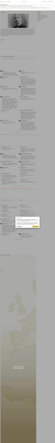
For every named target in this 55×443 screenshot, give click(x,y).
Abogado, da (2, 7)
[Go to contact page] (50, 1)
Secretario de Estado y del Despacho (46, 8)
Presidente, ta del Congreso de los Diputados (34, 8)
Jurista (11, 8)
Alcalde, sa (44, 7)
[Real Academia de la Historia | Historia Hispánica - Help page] (48, 1)
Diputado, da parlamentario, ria (4, 8)
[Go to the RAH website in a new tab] (3, 1)
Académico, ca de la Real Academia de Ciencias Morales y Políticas (14, 7)
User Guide (44, 1)
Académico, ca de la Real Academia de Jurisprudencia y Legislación (33, 7)
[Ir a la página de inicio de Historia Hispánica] (9, 1)
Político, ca (14, 8)
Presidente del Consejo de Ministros (21, 8)
